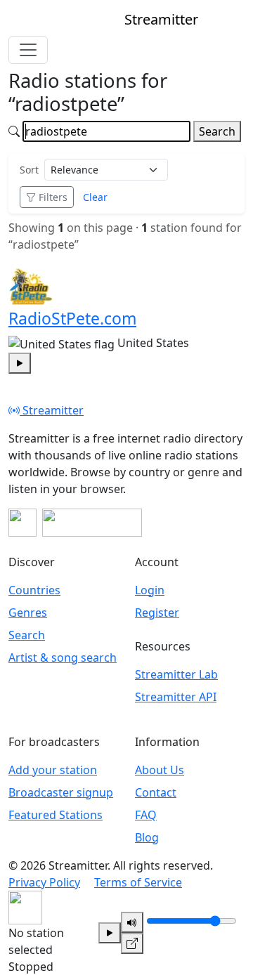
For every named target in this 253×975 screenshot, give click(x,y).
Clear (95, 197)
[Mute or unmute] (132, 922)
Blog (147, 837)
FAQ (146, 815)
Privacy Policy (44, 882)
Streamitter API (175, 697)
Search (217, 131)
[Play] (109, 932)
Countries (34, 590)
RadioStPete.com (72, 318)
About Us (159, 770)
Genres (27, 612)
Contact (155, 792)
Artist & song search (62, 657)
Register (157, 612)
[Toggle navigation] (28, 50)
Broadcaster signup (60, 792)
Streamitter (52, 410)
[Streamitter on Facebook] (22, 523)
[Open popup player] (132, 943)
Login (149, 590)
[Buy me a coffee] (92, 523)
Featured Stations (55, 815)
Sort (29, 169)
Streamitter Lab (176, 674)
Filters (53, 197)
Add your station (52, 770)
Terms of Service (138, 882)
